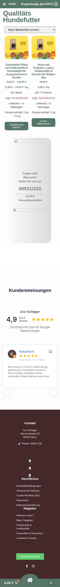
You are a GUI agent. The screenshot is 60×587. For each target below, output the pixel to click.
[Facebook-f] (26, 566)
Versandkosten (19, 98)
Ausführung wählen (16, 126)
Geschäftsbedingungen (28, 486)
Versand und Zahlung (27, 490)
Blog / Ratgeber (24, 520)
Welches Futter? (25, 515)
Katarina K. (27, 351)
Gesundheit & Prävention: (30, 533)
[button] (4, 4)
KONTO (49, 4)
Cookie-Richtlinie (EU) (28, 495)
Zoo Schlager (30, 430)
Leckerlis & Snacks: (26, 538)
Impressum (22, 500)
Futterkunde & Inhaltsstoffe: (24, 527)
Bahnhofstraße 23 (30, 433)
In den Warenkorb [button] (43, 122)
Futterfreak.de (32, 4)
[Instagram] (33, 566)
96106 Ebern (30, 437)
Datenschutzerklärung (28, 505)
